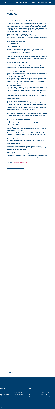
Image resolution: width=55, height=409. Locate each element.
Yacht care (44, 394)
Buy (15, 2)
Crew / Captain (45, 392)
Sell (17, 2)
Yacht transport (46, 396)
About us (40, 2)
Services (27, 2)
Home (8, 8)
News (33, 2)
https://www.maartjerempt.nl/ (20, 162)
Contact (45, 2)
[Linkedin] (46, 380)
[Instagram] (43, 380)
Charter (22, 2)
